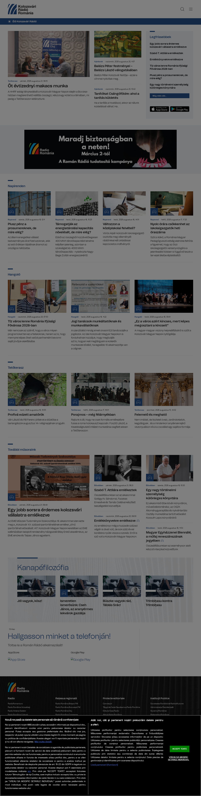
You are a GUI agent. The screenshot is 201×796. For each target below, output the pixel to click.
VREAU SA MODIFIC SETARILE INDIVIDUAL (178, 758)
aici (29, 771)
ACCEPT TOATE (179, 749)
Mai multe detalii (43, 742)
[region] (100, 755)
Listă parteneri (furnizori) (104, 765)
